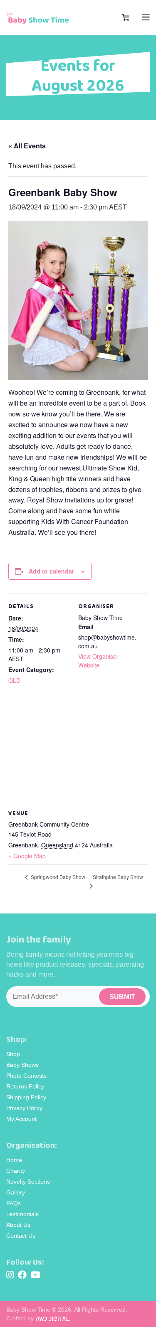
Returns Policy (25, 1086)
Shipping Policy (26, 1097)
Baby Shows (22, 1064)
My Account (21, 1118)
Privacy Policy (24, 1108)
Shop (13, 1054)
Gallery (15, 1192)
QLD (14, 680)
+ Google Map (27, 856)
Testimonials (22, 1214)
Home (14, 1160)
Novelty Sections (28, 1181)
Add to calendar (51, 571)
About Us (18, 1224)
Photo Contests (26, 1075)
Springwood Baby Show (57, 876)
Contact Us (20, 1235)
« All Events (27, 145)
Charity (15, 1170)
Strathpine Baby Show (118, 876)
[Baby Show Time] (37, 17)
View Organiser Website (98, 660)
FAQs (13, 1203)
